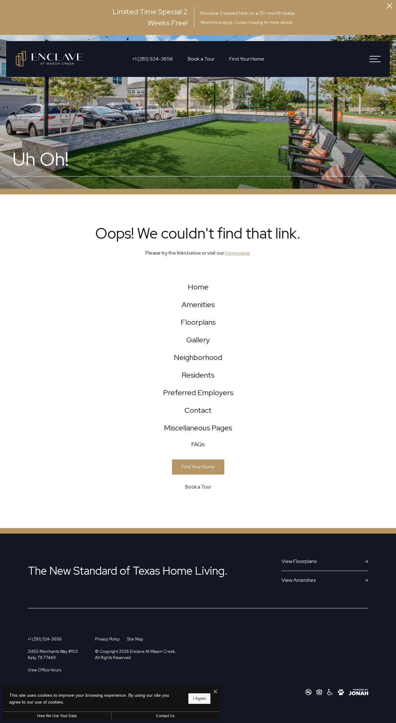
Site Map (135, 639)
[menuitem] (198, 287)
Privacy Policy (107, 639)
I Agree (199, 698)
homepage (237, 253)
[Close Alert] (389, 7)
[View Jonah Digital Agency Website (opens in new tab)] (358, 692)
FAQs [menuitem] (198, 444)
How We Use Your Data (57, 716)
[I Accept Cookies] (215, 692)
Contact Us (165, 716)
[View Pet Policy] (341, 692)
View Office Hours (44, 670)
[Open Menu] (375, 59)
